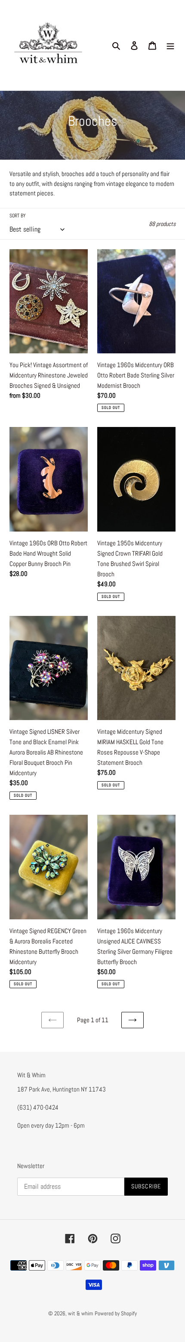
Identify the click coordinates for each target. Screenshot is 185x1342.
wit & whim (80, 1313)
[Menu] (170, 45)
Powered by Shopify (116, 1313)
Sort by (17, 215)
